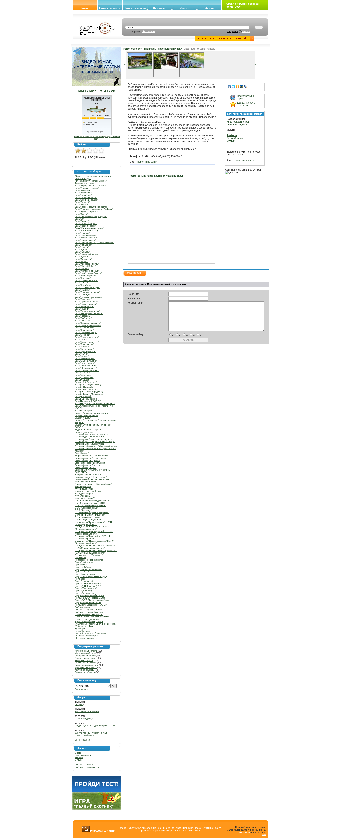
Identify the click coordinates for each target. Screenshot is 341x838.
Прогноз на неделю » (96, 132)
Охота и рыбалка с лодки (87, 517)
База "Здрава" (82, 221)
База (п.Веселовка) (84, 377)
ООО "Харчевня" (83, 510)
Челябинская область (85, 663)
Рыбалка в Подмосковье (87, 767)
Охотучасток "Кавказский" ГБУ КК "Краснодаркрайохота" (92, 528)
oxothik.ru (244, 832)
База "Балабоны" (83, 195)
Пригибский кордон (84, 562)
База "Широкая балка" (86, 368)
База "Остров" (82, 283)
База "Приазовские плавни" (88, 297)
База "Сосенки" (82, 335)
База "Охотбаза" (83, 285)
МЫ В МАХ (87, 91)
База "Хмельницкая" (85, 358)
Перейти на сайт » (147, 161)
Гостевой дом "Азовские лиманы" (91, 434)
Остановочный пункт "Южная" (90, 515)
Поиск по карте (109, 7)
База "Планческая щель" (87, 292)
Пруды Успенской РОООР (88, 602)
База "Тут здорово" (84, 349)
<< (124, 65)
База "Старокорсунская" (87, 337)
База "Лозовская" (83, 259)
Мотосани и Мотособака (87, 711)
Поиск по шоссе (135, 7)
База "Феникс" (82, 356)
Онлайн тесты (179, 830)
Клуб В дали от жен (84, 489)
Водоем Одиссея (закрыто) (88, 429)
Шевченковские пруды (86, 638)
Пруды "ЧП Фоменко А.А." (88, 586)
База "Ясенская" (83, 375)
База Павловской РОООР (88, 401)
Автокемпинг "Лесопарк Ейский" (91, 181)
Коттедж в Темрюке (84, 493)
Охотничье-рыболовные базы (146, 828)
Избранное (232, 31)
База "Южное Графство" (87, 370)
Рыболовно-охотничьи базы (139, 48)
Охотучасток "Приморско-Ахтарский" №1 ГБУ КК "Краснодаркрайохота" (96, 546)
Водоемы (159, 7)
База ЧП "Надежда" (84, 410)
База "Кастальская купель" (89, 228)
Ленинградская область (86, 665)
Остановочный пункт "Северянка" (92, 512)
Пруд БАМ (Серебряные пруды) (91, 576)
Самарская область (85, 672)
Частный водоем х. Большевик (90, 633)
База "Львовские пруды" (87, 264)
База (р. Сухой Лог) (84, 387)
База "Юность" (82, 373)
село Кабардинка (237, 124)
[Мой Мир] (242, 86)
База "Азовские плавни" (87, 188)
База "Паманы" (82, 290)
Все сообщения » (83, 740)
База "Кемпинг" (82, 233)
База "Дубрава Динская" (87, 211)
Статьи (184, 7)
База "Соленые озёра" (86, 332)
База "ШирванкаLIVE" (85, 365)
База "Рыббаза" (82, 316)
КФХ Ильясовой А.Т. (85, 498)
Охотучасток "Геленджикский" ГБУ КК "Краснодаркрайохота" (93, 523)
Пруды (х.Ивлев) (83, 590)
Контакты (194, 830)
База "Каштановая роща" (87, 230)
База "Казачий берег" (85, 226)
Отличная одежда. (84, 718)
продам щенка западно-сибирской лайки (95, 725)
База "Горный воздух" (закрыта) (91, 207)
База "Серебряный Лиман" (88, 325)
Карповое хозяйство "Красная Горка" (93, 484)
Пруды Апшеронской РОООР (89, 595)
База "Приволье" (83, 299)
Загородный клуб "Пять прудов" (91, 477)
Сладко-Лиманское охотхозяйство (92, 617)
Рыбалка (79, 757)
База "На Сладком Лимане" (88, 273)
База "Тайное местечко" (87, 342)
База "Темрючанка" (84, 344)
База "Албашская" (84, 192)
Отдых (78, 760)
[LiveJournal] (246, 86)
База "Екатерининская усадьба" (91, 216)
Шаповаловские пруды (86, 635)
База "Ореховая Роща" (86, 280)
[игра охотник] (96, 809)
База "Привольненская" (86, 301)
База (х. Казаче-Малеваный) (89, 394)
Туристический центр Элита (89, 621)
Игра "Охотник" (161, 830)
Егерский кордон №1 (85, 467)
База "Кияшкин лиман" (86, 235)
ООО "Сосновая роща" (86, 508)
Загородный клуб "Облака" (88, 474)
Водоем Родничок (84, 432)
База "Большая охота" (86, 197)
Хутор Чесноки (82, 631)
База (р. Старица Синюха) (88, 384)
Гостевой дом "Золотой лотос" (90, 436)
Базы (85, 7)
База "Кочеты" (82, 247)
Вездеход (79, 704)
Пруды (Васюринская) (86, 588)
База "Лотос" (81, 261)
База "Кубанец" (82, 249)
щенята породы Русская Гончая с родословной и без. (92, 734)
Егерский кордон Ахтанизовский (91, 458)
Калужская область (84, 670)
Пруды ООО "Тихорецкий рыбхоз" (92, 600)
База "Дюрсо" (81, 214)
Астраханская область (86, 651)
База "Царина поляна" (86, 361)
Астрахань (148, 31)
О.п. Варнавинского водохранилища (93, 500)
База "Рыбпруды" (83, 318)
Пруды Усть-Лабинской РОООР (91, 605)
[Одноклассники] (237, 86)
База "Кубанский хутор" (86, 254)
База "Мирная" (82, 268)
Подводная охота (83, 755)
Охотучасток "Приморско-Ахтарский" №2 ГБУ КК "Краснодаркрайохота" (96, 551)
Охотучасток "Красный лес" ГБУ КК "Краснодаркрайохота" (92, 537)
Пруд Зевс (80, 579)
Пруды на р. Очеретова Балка (90, 598)
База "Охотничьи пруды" (87, 287)
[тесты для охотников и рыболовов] (96, 791)
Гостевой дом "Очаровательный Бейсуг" (95, 441)
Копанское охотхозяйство (88, 491)
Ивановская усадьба (85, 481)
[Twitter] (233, 86)
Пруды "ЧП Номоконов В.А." (89, 583)
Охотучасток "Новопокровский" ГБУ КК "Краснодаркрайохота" (94, 542)
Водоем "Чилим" (83, 418)
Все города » (81, 689)
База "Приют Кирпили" (86, 304)
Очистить (246, 32)
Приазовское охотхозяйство (89, 560)
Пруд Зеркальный (84, 581)
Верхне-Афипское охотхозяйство (91, 413)
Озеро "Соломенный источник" (90, 505)
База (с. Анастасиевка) (86, 389)
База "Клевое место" (85, 240)
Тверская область (84, 660)
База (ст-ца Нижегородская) (89, 391)
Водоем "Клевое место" (86, 415)
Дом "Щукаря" (82, 453)
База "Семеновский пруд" (88, 323)
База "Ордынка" (83, 278)
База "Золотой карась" (86, 223)
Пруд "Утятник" (82, 572)
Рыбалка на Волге (84, 764)
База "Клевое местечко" (87, 237)
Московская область (85, 653)
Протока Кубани (83, 567)
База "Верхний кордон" (86, 200)
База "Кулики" (82, 256)
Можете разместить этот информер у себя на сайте (97, 137)
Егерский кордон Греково (87, 460)
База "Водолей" (82, 202)
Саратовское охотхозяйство (89, 614)
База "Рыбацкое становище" (89, 313)
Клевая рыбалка (83, 486)
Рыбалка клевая (83, 607)
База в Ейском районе (86, 399)
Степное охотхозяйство (87, 619)
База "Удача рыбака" (85, 351)
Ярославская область (86, 667)
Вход (264, 834)
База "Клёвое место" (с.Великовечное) (94, 242)
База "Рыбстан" (82, 320)
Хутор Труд (80, 628)
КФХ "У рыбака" (82, 496)
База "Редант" (82, 309)
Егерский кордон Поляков (87, 465)
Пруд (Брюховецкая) (85, 574)
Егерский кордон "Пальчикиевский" (92, 455)
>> (256, 65)
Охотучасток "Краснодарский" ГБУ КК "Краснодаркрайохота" (94, 532)
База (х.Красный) (83, 396)
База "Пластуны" (83, 294)
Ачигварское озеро (84, 183)
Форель (238, 138)
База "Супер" (81, 339)
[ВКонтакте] (229, 86)
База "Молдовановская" (87, 271)
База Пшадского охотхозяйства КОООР (95, 403)
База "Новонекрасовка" (86, 275)
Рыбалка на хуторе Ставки (88, 609)
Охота (78, 753)
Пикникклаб (80, 557)
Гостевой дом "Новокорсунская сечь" (93, 439)
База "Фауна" (81, 354)
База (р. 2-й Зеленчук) (86, 382)
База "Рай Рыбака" (84, 306)
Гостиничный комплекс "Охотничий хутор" (96, 446)
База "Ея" (79, 219)
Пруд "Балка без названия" (88, 569)
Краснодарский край (85, 658)
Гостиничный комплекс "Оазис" (90, 444)
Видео (209, 7)
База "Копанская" (83, 245)
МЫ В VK (108, 91)
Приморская (81, 564)
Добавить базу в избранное (246, 104)
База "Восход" (82, 204)
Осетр (230, 138)
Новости (122, 828)
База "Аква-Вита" (83, 190)
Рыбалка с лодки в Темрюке (89, 612)
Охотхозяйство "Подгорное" (89, 555)
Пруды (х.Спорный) (85, 593)
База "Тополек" (82, 346)
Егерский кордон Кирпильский (90, 463)
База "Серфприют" (84, 328)
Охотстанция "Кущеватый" (88, 519)
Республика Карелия (85, 655)
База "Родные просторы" (87, 311)
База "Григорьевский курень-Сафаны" (94, 209)
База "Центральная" (85, 363)
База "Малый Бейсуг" (85, 266)
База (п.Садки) (82, 380)
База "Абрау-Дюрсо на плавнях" (91, 185)
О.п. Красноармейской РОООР (90, 503)
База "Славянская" (84, 330)
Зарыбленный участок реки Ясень (92, 479)
